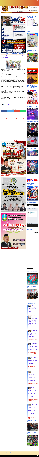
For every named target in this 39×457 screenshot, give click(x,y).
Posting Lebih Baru (4, 137)
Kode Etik (18, 452)
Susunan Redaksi (6, 452)
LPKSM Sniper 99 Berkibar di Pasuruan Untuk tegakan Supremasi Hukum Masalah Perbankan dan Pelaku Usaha (32, 409)
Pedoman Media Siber (25, 452)
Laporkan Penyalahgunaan (32, 300)
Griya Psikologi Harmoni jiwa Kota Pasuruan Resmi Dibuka (32, 308)
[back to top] (37, 455)
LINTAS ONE (4, 1)
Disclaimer (19, 454)
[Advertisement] (32, 240)
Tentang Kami (12, 452)
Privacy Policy (33, 452)
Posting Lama (23, 137)
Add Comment (14, 58)
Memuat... (29, 176)
